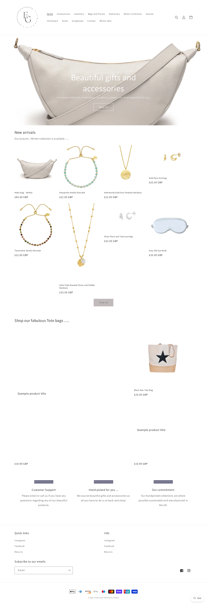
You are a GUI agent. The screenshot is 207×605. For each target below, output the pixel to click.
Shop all (103, 107)
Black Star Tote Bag (143, 390)
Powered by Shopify (111, 598)
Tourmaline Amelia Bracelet (28, 250)
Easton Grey (98, 598)
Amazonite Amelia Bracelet (72, 192)
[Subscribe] (69, 570)
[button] (176, 17)
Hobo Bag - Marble (23, 192)
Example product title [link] (32, 393)
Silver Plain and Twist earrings (118, 236)
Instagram (20, 540)
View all (103, 302)
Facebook (20, 546)
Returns (19, 551)
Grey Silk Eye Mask (158, 250)
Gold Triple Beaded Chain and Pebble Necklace (77, 286)
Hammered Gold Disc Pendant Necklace (123, 192)
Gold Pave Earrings (158, 178)
